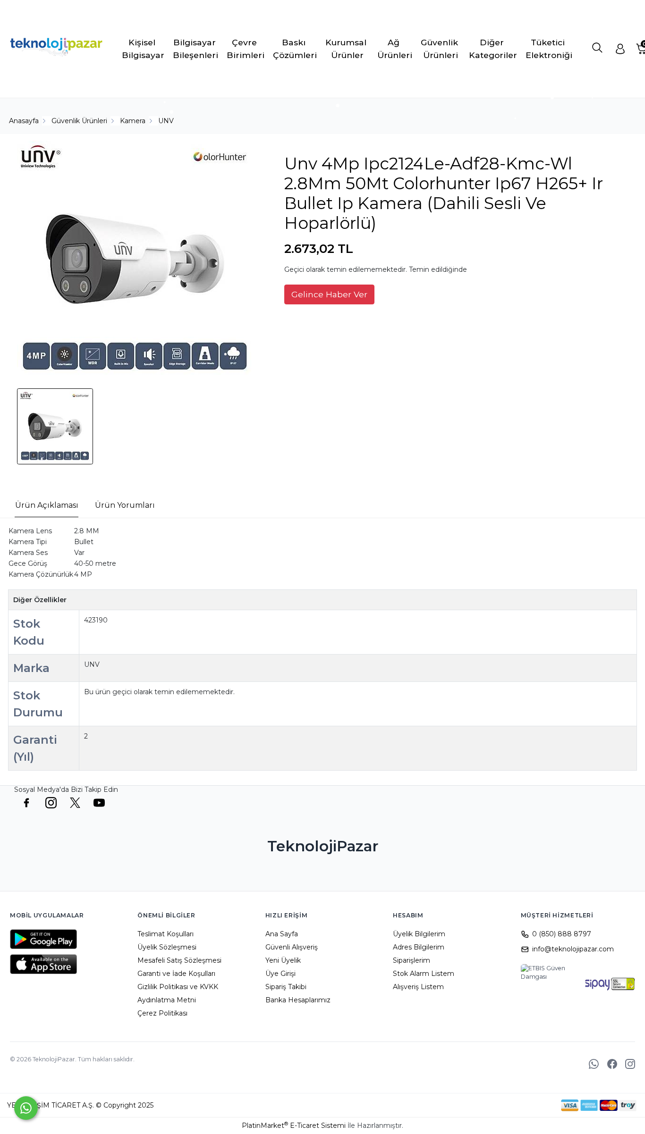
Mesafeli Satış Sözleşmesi (179, 960)
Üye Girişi (280, 973)
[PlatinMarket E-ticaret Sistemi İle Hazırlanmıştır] (528, 1105)
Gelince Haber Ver (329, 294)
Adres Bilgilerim (418, 947)
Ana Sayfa (281, 934)
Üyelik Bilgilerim (419, 934)
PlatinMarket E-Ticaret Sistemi (294, 1125)
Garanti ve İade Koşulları (176, 973)
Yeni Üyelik (283, 960)
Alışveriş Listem (418, 987)
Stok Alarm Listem (423, 973)
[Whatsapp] (26, 1108)
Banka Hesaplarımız (298, 1000)
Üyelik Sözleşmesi (166, 947)
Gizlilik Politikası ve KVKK (177, 987)
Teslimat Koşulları (165, 934)
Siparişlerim (411, 960)
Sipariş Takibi (285, 987)
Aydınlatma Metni (166, 1000)
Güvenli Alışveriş (291, 947)
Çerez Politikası (162, 1013)
